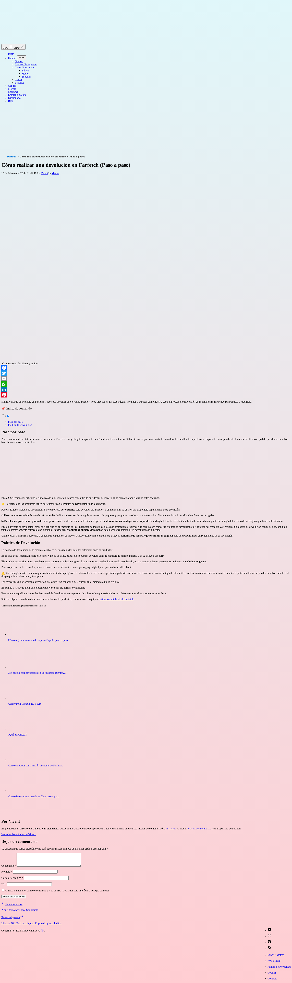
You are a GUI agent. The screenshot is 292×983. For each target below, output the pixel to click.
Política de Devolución (20, 424)
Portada (11, 156)
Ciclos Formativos (24, 67)
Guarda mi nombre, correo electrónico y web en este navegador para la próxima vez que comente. (57, 890)
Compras (13, 91)
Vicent (44, 173)
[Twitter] (146, 373)
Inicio (11, 53)
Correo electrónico (12, 877)
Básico (25, 70)
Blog (10, 100)
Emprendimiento (17, 94)
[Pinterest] (146, 394)
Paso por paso (15, 421)
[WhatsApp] (146, 384)
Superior (26, 76)
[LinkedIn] (146, 389)
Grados (19, 61)
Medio (25, 73)
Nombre (6, 871)
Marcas (12, 88)
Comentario (8, 865)
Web (3, 884)
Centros (12, 85)
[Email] (146, 378)
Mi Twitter (171, 828)
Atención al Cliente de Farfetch (116, 599)
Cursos (18, 79)
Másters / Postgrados (26, 64)
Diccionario (14, 97)
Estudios (12, 58)
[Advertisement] (102, 129)
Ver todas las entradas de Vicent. (18, 834)
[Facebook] (146, 367)
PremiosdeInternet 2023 (200, 828)
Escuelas (19, 82)
